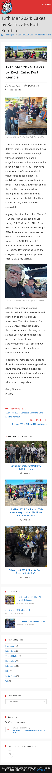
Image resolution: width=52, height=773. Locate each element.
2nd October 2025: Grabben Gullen (31, 622)
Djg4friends (40, 770)
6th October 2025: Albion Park (17, 610)
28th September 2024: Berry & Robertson (26, 467)
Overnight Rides (11, 656)
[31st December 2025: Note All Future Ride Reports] (10, 600)
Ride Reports (15, 90)
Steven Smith (15, 86)
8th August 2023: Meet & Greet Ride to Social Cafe (26, 572)
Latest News (10, 651)
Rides (7, 671)
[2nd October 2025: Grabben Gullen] (10, 623)
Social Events (10, 676)
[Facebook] (9, 754)
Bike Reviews (10, 646)
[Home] (2, 35)
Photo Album (10, 661)
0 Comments (29, 603)
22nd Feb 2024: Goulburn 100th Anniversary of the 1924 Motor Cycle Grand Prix (26, 512)
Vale (7, 681)
